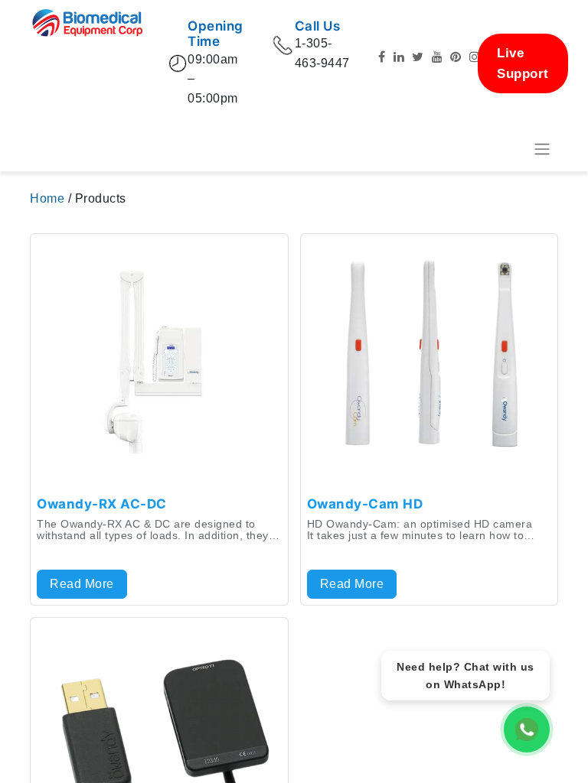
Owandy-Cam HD (365, 504)
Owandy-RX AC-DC (102, 504)
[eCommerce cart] (504, 149)
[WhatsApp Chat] (527, 729)
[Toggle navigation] (542, 149)
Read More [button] (82, 583)
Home (49, 198)
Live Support (523, 63)
